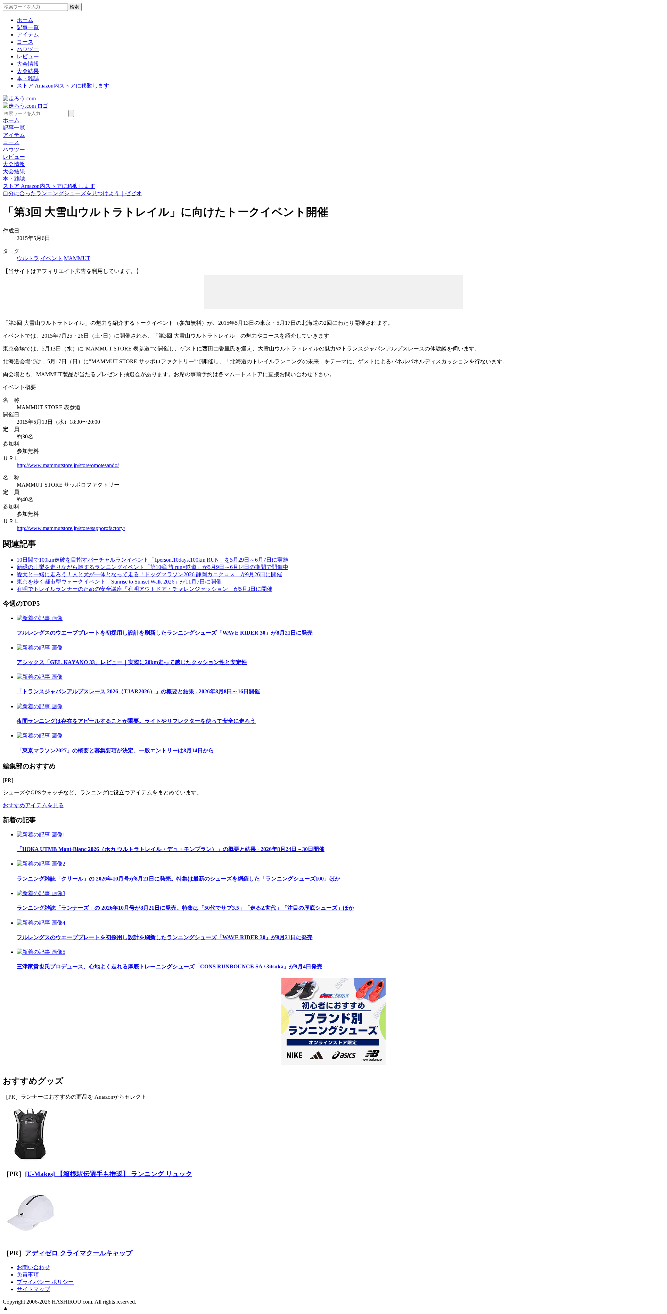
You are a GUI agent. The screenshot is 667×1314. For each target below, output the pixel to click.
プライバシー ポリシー (45, 1282)
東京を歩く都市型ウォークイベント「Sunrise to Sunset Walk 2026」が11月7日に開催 (119, 582)
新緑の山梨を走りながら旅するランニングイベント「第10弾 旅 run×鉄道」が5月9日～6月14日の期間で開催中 (152, 567)
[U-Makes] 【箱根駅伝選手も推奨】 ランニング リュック (108, 1173)
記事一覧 (28, 27)
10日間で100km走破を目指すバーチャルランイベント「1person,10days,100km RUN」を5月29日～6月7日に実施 (152, 560)
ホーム (25, 20)
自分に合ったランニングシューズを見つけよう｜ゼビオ (72, 193)
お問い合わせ (33, 1267)
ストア (63, 86)
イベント (51, 258)
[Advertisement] (333, 291)
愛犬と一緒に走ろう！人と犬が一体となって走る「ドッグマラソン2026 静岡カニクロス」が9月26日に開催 (149, 574)
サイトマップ (33, 1289)
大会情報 (28, 64)
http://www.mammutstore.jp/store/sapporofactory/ (71, 528)
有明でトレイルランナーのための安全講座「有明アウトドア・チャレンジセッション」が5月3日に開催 (144, 589)
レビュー (28, 56)
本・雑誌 (28, 78)
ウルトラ (28, 258)
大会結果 (28, 71)
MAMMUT (77, 258)
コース (25, 42)
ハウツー (28, 49)
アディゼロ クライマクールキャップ (78, 1253)
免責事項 (28, 1275)
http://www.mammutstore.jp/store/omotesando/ (68, 465)
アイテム (28, 35)
